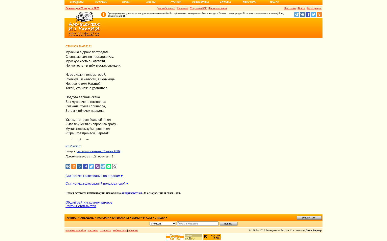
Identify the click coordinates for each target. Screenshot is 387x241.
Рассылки (182, 8)
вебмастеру (120, 230)
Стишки (176, 2)
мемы (136, 217)
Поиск (274, 2)
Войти (301, 8)
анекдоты (87, 217)
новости (133, 230)
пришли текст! (309, 217)
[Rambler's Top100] (175, 237)
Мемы (126, 2)
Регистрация (314, 8)
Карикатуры (200, 2)
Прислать (249, 2)
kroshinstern (73, 146)
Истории (101, 2)
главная (72, 217)
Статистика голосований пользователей (96, 183)
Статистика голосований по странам (93, 176)
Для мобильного (166, 8)
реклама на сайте (76, 230)
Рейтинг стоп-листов (81, 206)
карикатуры (120, 217)
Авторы (225, 2)
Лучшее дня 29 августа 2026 (82, 8)
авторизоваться (132, 192)
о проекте (105, 230)
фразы (147, 217)
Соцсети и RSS (198, 8)
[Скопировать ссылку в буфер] (114, 166)
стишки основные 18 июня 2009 (98, 151)
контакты (93, 230)
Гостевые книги (218, 8)
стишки (160, 217)
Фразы (151, 2)
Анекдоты (77, 2)
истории (103, 217)
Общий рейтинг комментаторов (89, 202)
